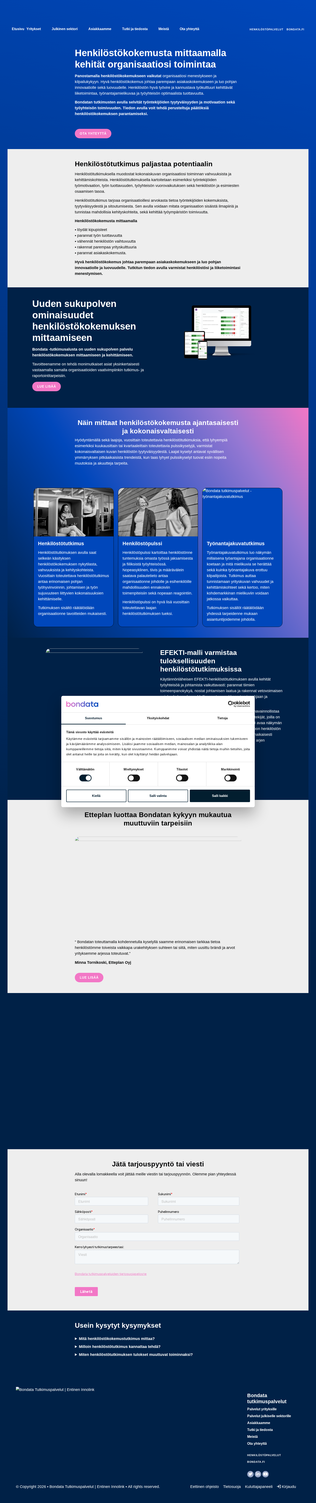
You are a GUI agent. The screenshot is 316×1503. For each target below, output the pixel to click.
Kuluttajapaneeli (259, 1487)
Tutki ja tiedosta (135, 29)
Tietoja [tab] (222, 718)
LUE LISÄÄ (46, 386)
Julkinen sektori (65, 29)
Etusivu (18, 29)
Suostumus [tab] (93, 718)
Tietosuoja (232, 1487)
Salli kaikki (220, 796)
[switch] (134, 778)
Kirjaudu (288, 1487)
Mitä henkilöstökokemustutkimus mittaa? (117, 1339)
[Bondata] (55, 1389)
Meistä (163, 29)
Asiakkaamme (99, 29)
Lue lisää (89, 977)
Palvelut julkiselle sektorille (269, 1416)
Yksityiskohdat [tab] (158, 718)
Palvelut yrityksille (262, 1409)
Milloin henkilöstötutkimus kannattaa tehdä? (120, 1346)
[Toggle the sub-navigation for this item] (45, 29)
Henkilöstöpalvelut (266, 29)
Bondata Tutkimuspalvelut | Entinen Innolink (39, 14)
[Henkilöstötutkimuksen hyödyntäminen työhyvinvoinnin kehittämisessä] (158, 1071)
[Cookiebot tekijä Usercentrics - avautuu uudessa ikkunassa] (231, 704)
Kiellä (96, 796)
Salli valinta (158, 796)
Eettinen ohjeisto (204, 1487)
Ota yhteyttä (189, 29)
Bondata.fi (295, 29)
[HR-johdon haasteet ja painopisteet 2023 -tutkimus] (244, 1071)
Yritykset (33, 29)
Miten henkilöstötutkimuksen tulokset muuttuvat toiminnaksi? (136, 1354)
